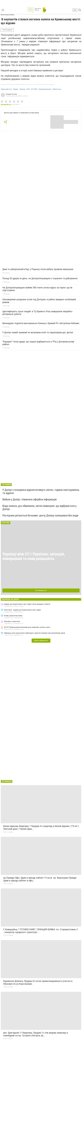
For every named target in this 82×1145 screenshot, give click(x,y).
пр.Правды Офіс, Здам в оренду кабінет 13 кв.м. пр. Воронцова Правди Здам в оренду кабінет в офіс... (39, 879)
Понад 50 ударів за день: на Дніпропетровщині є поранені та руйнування (40, 278)
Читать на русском (7, 30)
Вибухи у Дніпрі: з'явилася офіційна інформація (29, 499)
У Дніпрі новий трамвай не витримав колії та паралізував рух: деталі (37, 332)
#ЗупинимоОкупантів (45, 89)
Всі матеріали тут (41, 590)
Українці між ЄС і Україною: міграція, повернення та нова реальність (33, 556)
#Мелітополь (57, 89)
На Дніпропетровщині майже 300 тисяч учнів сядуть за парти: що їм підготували (37, 289)
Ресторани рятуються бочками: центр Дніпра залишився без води (40, 515)
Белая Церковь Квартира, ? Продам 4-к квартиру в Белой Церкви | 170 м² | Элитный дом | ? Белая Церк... (41, 827)
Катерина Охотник (11, 94)
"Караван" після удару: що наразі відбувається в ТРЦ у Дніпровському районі (38, 343)
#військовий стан (6, 89)
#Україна (22, 89)
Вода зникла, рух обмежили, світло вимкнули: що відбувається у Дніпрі (39, 507)
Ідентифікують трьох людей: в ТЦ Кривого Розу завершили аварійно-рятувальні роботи (37, 313)
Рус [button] (75, 10)
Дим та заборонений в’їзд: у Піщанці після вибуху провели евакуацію (37, 269)
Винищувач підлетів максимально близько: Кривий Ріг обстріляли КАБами (40, 323)
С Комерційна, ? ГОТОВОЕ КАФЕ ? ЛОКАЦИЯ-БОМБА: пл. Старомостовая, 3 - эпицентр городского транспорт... (40, 931)
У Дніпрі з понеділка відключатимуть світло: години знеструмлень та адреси (40, 491)
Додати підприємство (41, 640)
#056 (28, 89)
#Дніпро (15, 89)
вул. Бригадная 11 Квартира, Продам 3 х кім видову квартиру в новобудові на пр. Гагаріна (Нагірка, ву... (35, 1034)
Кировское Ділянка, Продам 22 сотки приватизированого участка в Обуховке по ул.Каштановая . (37, 982)
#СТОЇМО (34, 89)
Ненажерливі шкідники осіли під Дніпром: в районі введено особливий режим (39, 301)
